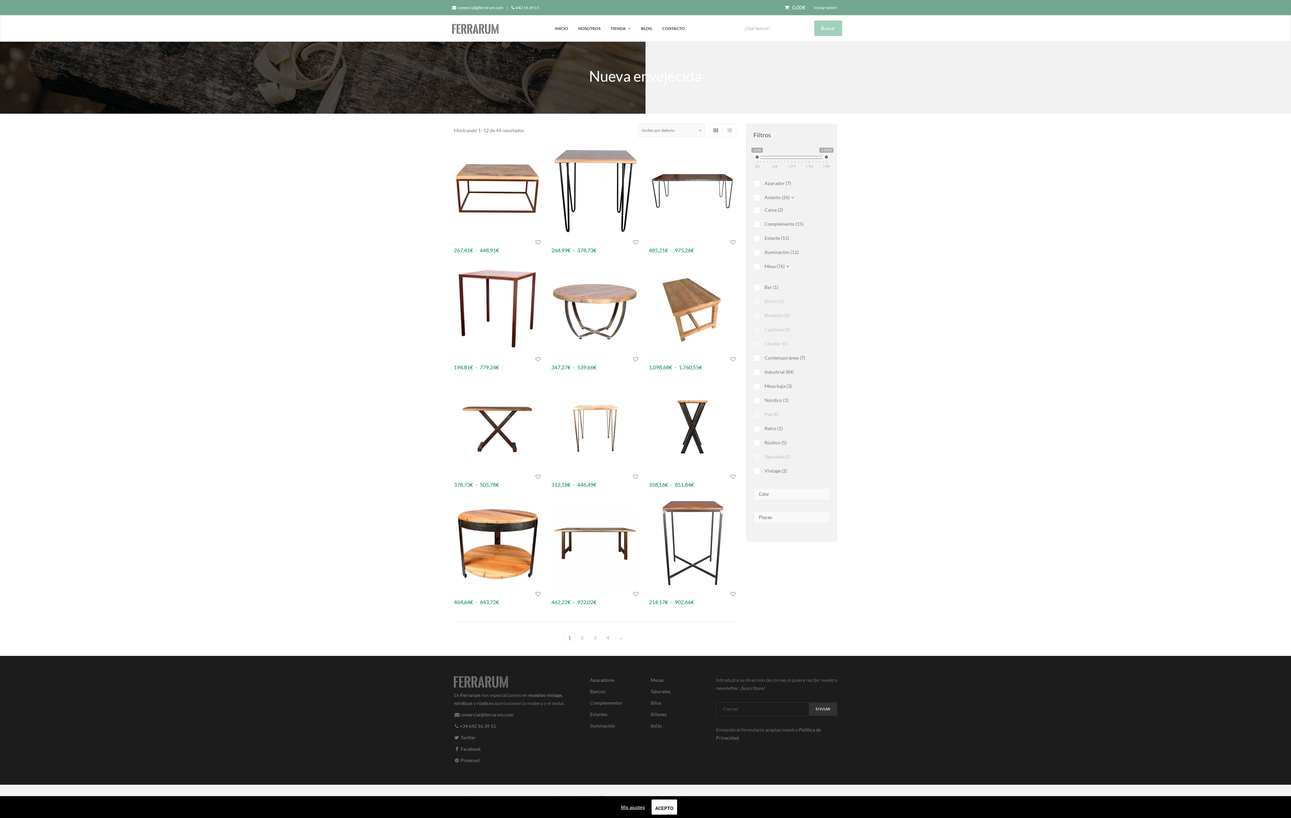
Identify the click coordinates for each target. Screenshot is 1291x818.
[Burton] (692, 191)
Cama (774, 210)
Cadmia (462, 359)
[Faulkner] (692, 543)
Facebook (470, 748)
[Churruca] (595, 425)
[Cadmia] (497, 308)
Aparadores (602, 680)
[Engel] (595, 543)
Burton (656, 242)
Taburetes (661, 691)
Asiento (777, 197)
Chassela (658, 359)
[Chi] (497, 425)
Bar (771, 287)
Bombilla (777, 315)
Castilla (559, 359)
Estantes (599, 714)
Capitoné (777, 329)
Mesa (775, 266)
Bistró (774, 301)
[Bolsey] (595, 191)
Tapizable (777, 456)
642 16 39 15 (527, 7)
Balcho (461, 242)
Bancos (597, 691)
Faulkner (658, 594)
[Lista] (729, 130)
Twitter (468, 737)
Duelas (461, 594)
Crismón (658, 476)
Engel (557, 594)
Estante (777, 238)
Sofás (656, 726)
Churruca (561, 476)
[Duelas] (497, 543)
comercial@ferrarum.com (480, 7)
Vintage (776, 471)
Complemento (784, 224)
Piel (772, 414)
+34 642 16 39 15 (478, 726)
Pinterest (470, 760)
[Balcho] (497, 191)
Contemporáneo (785, 358)
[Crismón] (692, 425)
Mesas (657, 680)
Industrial (779, 372)
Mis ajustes (633, 807)
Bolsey (558, 242)
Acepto (664, 808)
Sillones (659, 714)
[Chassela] (692, 308)
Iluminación (781, 252)
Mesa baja (778, 386)
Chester (776, 343)
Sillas (656, 703)
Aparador (778, 183)
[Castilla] (595, 308)
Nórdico (776, 400)
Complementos (606, 703)
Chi (457, 476)
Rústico (776, 442)
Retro (774, 428)
